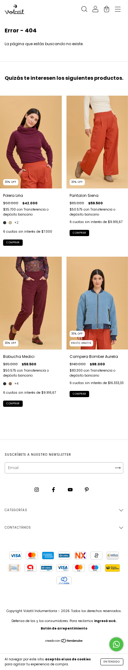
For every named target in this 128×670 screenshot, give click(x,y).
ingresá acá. (105, 621)
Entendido (112, 661)
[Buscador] (84, 9)
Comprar (13, 242)
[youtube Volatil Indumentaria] (71, 489)
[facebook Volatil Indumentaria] (54, 489)
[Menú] (118, 9)
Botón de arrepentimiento (64, 628)
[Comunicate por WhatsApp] (116, 644)
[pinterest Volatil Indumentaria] (86, 489)
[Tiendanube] (64, 641)
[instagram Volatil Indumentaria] (37, 489)
